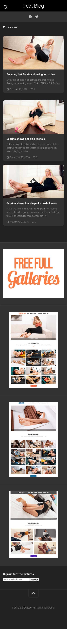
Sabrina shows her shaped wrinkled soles (32, 203)
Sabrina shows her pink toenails (26, 138)
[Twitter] (37, 16)
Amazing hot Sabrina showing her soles (31, 74)
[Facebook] (30, 16)
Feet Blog (33, 6)
